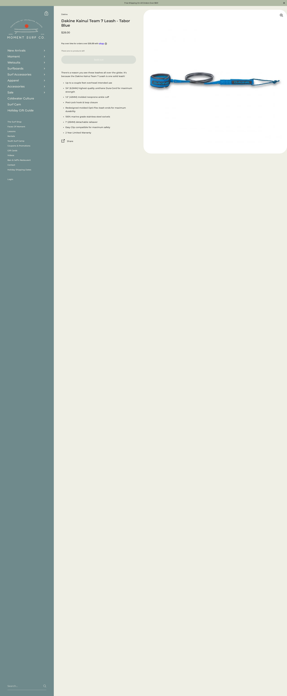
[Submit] (44, 686)
